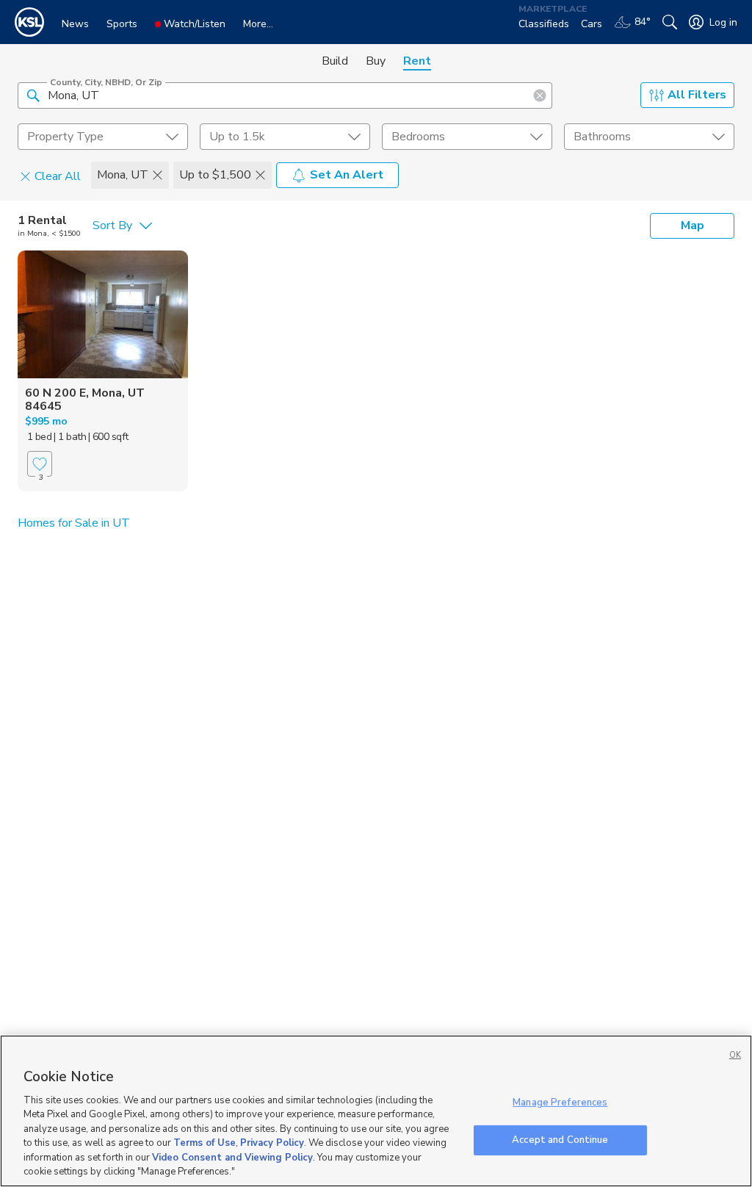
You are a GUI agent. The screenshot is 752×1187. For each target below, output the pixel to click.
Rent (417, 61)
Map (692, 225)
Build (335, 61)
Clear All (58, 175)
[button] (33, 94)
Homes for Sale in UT (74, 523)
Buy (376, 61)
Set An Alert (346, 175)
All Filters (697, 95)
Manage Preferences (560, 1102)
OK (735, 1055)
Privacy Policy (272, 1143)
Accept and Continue (560, 1139)
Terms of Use (204, 1143)
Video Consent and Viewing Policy (232, 1157)
